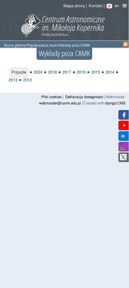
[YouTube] (124, 127)
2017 (66, 72)
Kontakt (96, 6)
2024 (37, 72)
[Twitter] (123, 159)
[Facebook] (123, 117)
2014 (109, 72)
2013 (13, 80)
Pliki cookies (51, 97)
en (117, 6)
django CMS (115, 103)
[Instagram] (123, 148)
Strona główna (15, 45)
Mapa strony (74, 6)
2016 (81, 72)
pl (109, 6)
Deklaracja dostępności (84, 97)
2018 (52, 72)
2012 (27, 80)
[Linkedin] (123, 138)
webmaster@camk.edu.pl (60, 103)
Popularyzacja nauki (42, 45)
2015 (95, 72)
